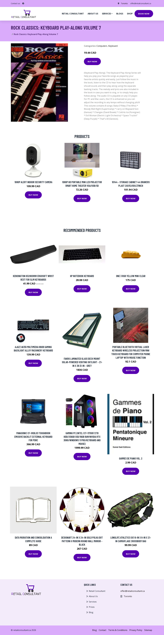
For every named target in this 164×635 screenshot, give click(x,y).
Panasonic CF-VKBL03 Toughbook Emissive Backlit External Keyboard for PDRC (33, 436)
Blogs (119, 13)
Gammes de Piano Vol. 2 (130, 458)
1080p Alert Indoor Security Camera (33, 182)
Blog (91, 612)
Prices (92, 607)
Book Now (143, 13)
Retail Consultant (73, 13)
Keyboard (112, 45)
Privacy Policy (135, 630)
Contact (102, 630)
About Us (93, 596)
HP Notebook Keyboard (82, 276)
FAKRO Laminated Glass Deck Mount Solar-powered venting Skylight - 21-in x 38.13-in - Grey (82, 362)
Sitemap (148, 630)
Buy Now (92, 61)
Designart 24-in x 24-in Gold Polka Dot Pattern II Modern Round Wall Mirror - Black (82, 541)
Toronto (124, 3)
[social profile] (23, 3)
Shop (130, 13)
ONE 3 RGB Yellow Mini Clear (130, 276)
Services (93, 601)
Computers (101, 45)
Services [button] (106, 13)
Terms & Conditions (117, 630)
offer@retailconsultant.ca (140, 3)
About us (93, 13)
